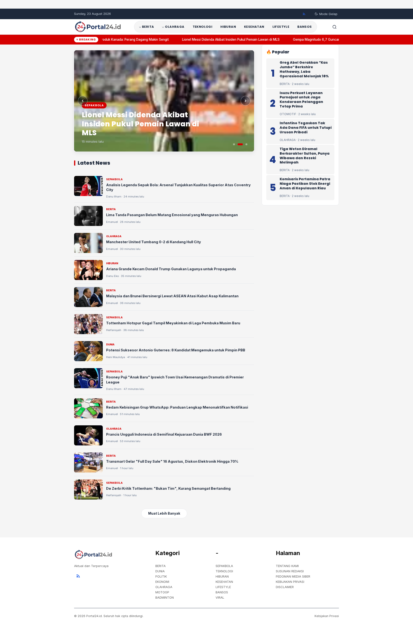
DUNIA (160, 571)
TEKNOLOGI (202, 26)
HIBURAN (228, 26)
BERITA (148, 26)
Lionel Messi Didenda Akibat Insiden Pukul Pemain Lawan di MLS (225, 39)
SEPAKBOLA (224, 566)
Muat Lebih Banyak (164, 513)
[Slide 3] (246, 144)
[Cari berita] (334, 26)
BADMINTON (164, 597)
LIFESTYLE (280, 26)
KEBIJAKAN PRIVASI (290, 582)
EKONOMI (162, 582)
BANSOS (304, 26)
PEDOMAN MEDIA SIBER (293, 576)
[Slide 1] (234, 144)
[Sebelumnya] (82, 101)
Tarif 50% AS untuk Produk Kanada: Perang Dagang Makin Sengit (113, 39)
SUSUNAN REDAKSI (290, 571)
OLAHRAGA (174, 26)
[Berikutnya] (245, 101)
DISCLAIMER (285, 587)
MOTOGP (162, 592)
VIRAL (220, 597)
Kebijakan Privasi (327, 616)
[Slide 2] (240, 144)
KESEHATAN (254, 26)
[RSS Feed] (304, 14)
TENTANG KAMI (287, 566)
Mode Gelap (328, 14)
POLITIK (161, 576)
